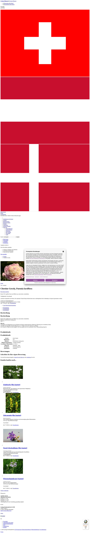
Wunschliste (5, 240)
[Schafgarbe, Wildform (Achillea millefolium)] (13, 381)
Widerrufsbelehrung (35, 529)
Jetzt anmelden (4, 254)
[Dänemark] (45, 210)
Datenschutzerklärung (26, 529)
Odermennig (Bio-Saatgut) (12, 415)
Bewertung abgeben (5, 291)
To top (2, 531)
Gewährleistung (43, 529)
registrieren (28, 357)
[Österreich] (45, 143)
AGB (15, 529)
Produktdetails (6, 308)
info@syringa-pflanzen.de (6, 510)
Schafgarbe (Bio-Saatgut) (11, 384)
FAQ (4, 525)
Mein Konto (5, 239)
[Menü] (88, 520)
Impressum (19, 529)
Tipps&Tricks (6, 526)
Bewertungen (6, 310)
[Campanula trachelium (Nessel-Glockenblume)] (13, 445)
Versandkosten (13, 303)
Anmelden (5, 241)
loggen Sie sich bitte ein (19, 357)
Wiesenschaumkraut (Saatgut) (13, 479)
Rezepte (5, 527)
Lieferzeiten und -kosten (8, 522)
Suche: (2, 236)
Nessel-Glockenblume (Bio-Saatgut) (15, 448)
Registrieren (5, 242)
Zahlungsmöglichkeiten (8, 523)
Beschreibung (6, 307)
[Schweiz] (45, 76)
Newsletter (5, 521)
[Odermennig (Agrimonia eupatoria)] (13, 412)
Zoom (2, 283)
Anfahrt (2, 513)
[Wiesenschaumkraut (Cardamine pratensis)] (13, 475)
